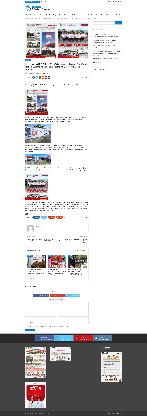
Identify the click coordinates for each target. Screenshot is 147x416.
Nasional (67, 15)
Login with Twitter (74, 295)
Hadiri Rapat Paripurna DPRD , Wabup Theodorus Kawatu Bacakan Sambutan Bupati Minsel (73, 240)
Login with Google (58, 295)
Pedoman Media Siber (86, 15)
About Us (43, 1)
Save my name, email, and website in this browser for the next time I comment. (48, 326)
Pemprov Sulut (38, 15)
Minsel (48, 15)
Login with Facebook (42, 295)
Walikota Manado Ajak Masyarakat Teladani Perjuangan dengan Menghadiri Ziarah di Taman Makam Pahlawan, (106, 61)
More (108, 15)
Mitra (60, 15)
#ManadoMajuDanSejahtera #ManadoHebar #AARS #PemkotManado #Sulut (44, 214)
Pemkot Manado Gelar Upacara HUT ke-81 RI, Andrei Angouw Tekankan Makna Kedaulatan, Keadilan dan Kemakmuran (107, 53)
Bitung (54, 15)
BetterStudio (119, 413)
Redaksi (74, 15)
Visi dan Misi (100, 15)
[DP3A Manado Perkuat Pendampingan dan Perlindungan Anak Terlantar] (36, 261)
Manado (28, 15)
